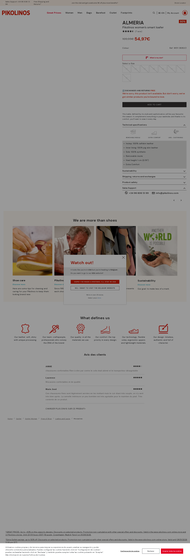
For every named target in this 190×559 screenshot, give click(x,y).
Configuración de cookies (129, 551)
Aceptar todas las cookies (172, 551)
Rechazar (150, 551)
